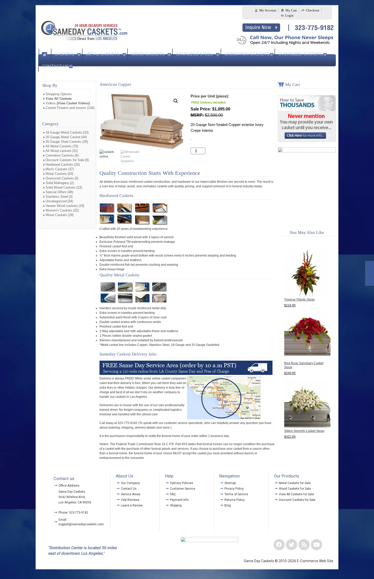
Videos (68, 103)
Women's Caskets (59, 210)
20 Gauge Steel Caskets (64, 142)
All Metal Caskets (59, 146)
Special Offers (56, 192)
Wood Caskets (148, 54)
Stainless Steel (194, 54)
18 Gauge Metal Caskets (64, 132)
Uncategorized (56, 201)
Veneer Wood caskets (62, 206)
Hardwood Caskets (59, 164)
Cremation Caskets (246, 54)
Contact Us (55, 66)
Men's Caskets (56, 169)
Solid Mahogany (57, 183)
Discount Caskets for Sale (65, 160)
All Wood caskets (58, 151)
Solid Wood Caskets (61, 187)
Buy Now (220, 150)
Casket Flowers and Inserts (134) (70, 108)
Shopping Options (59, 94)
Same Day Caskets (72, 491)
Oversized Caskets (300, 54)
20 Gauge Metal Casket (63, 137)
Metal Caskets (103, 54)
